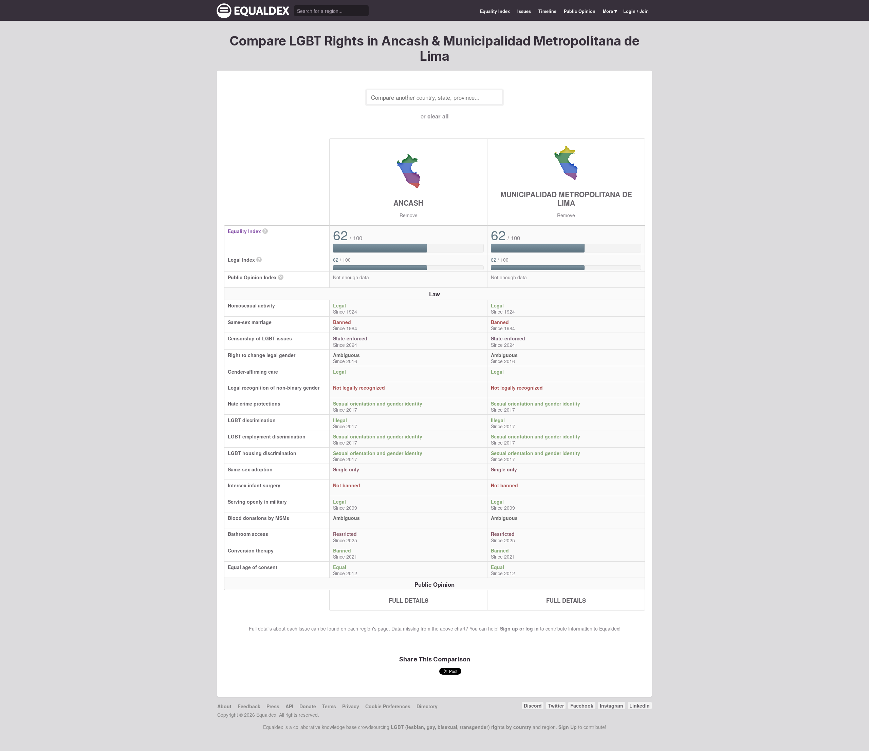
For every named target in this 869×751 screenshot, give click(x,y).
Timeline (547, 11)
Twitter (556, 705)
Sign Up (567, 727)
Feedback (249, 706)
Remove (409, 215)
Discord (533, 705)
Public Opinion (579, 11)
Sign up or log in (519, 628)
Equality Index (495, 11)
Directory (427, 706)
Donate (307, 706)
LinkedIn (639, 705)
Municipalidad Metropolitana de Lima (566, 198)
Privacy (350, 706)
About (224, 706)
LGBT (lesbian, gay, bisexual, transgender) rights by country (461, 727)
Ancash (408, 203)
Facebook (581, 705)
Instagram (611, 705)
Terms (329, 706)
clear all (438, 116)
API (289, 706)
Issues (524, 11)
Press (272, 706)
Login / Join (636, 11)
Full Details (408, 600)
